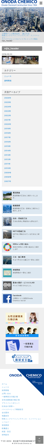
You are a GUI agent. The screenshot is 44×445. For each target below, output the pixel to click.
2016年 (7, 142)
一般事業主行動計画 (10, 397)
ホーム (4, 384)
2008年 (7, 177)
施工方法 (26, 34)
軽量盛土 (5, 428)
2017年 (7, 137)
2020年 (7, 124)
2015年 (7, 146)
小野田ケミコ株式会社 (11, 34)
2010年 (7, 168)
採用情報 (5, 390)
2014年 (7, 151)
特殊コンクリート (21, 419)
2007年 (7, 181)
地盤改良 (5, 416)
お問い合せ (6, 393)
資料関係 (7, 81)
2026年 (7, 98)
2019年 (7, 128)
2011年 (7, 164)
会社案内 (5, 412)
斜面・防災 (6, 431)
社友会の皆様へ (8, 406)
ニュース (7, 76)
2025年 (7, 102)
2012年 (7, 159)
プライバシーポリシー (11, 403)
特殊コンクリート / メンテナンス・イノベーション (20, 36)
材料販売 (5, 435)
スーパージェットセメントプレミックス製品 (20, 39)
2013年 (7, 155)
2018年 (7, 133)
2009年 (7, 173)
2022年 (7, 115)
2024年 (7, 107)
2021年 (7, 120)
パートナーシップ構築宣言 (12, 409)
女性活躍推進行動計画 (11, 400)
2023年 (7, 111)
